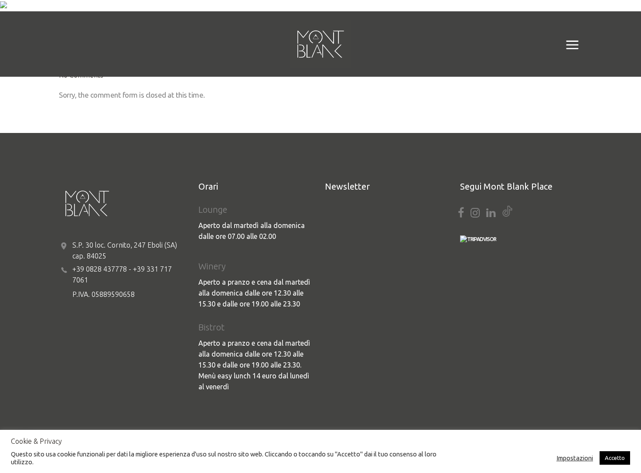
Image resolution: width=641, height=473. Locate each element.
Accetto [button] (615, 458)
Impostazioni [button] (574, 458)
